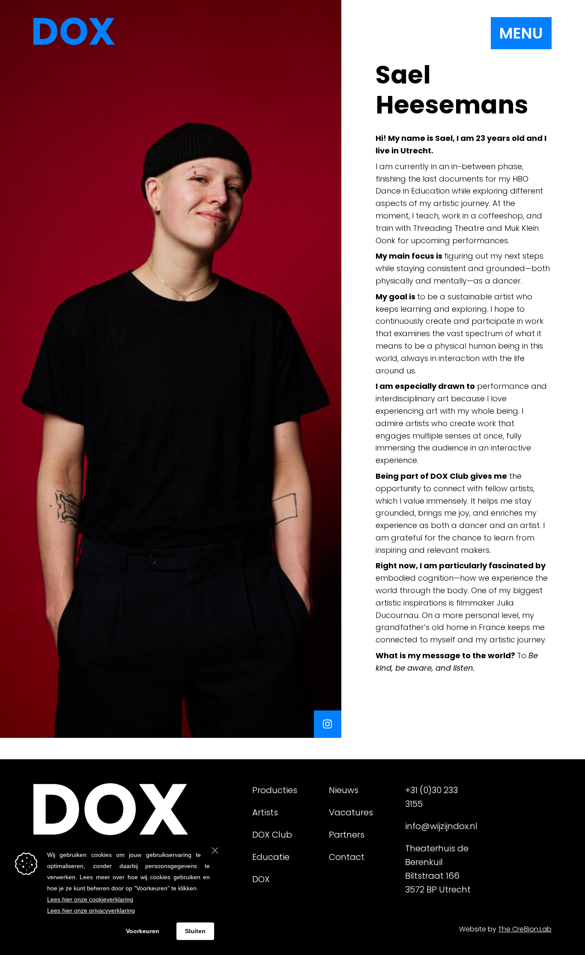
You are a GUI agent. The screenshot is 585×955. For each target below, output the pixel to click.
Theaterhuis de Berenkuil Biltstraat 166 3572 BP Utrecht (438, 868)
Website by (505, 929)
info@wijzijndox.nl (440, 826)
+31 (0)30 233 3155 (431, 797)
